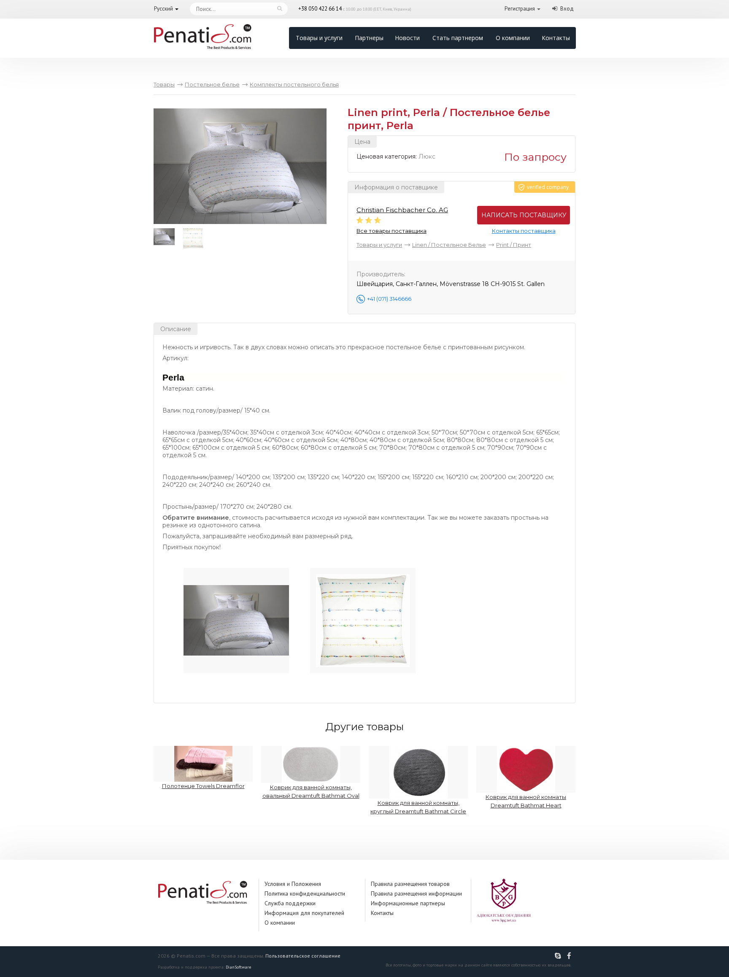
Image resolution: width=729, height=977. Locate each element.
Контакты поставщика (524, 230)
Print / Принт (513, 244)
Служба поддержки (290, 903)
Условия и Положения (293, 884)
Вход (567, 8)
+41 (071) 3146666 (389, 298)
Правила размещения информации (416, 893)
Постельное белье (212, 84)
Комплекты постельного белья (294, 84)
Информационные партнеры (408, 903)
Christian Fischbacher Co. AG (402, 210)
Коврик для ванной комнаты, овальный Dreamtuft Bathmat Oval (310, 791)
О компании (513, 38)
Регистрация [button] (520, 8)
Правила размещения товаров (410, 884)
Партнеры (369, 38)
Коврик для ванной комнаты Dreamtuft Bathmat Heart (526, 801)
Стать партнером (457, 38)
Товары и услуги (319, 38)
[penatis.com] (559, 956)
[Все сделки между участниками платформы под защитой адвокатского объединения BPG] (504, 899)
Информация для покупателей (304, 913)
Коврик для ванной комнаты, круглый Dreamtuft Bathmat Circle (418, 807)
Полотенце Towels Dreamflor (203, 786)
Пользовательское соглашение (302, 956)
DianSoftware (238, 967)
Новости (407, 38)
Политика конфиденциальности (305, 893)
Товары (164, 84)
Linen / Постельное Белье (449, 244)
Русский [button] (163, 8)
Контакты (556, 38)
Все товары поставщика (391, 230)
